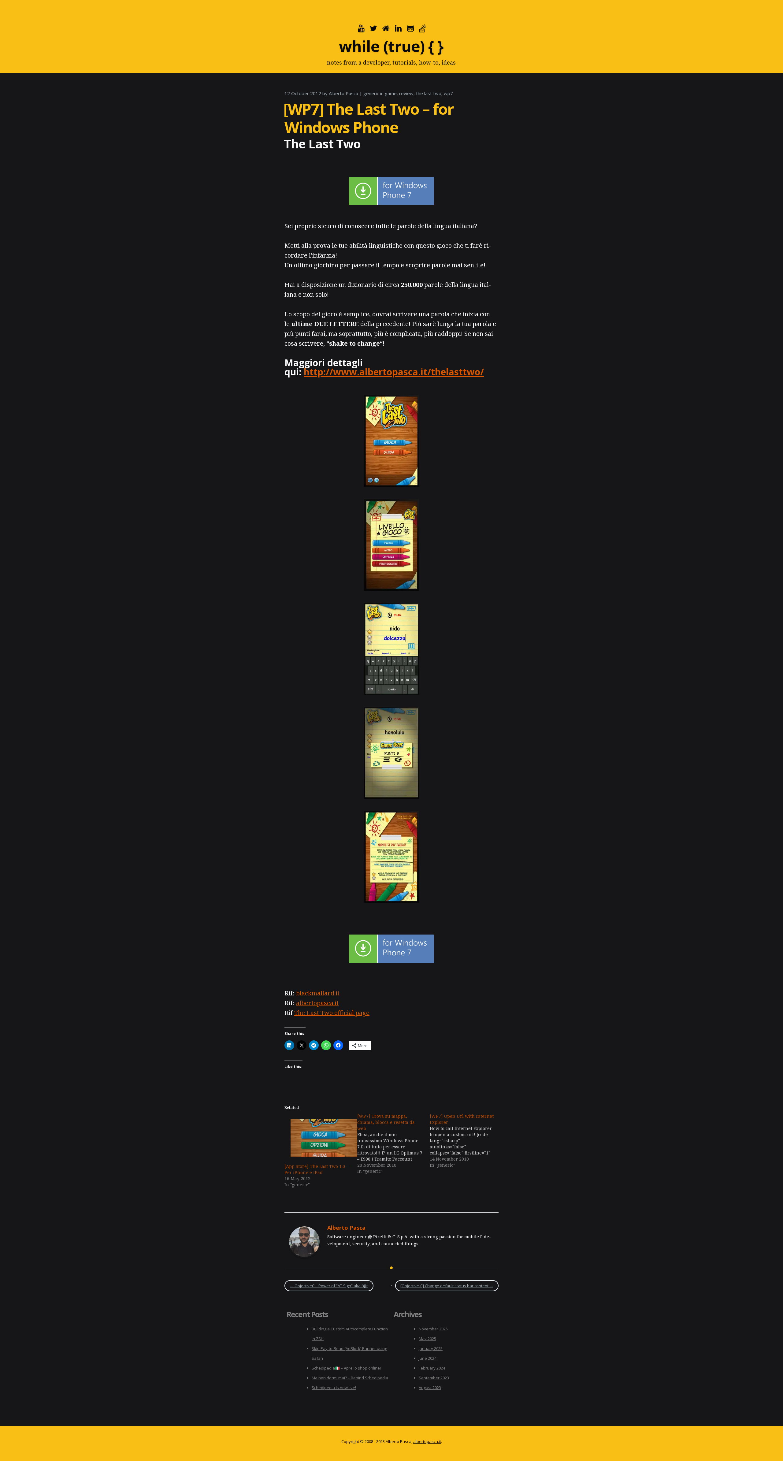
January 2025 (431, 1348)
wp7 (448, 93)
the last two (428, 93)
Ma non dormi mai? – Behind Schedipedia (350, 1378)
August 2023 (430, 1387)
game (391, 93)
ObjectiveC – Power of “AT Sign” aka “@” (329, 1285)
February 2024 (432, 1368)
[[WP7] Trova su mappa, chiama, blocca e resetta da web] (393, 1143)
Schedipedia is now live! (334, 1387)
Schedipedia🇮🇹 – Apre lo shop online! (346, 1368)
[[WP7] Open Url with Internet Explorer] (466, 1140)
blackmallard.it (318, 993)
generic (371, 93)
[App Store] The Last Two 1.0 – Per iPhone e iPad (316, 1169)
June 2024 (427, 1358)
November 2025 (433, 1329)
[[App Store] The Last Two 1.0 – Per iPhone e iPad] (317, 1138)
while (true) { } (391, 46)
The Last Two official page (331, 1013)
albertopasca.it (317, 1003)
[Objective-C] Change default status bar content (446, 1285)
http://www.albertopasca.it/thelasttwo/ (394, 372)
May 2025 (427, 1338)
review (406, 93)
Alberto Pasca (343, 93)
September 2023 (434, 1378)
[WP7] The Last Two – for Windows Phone (369, 118)
